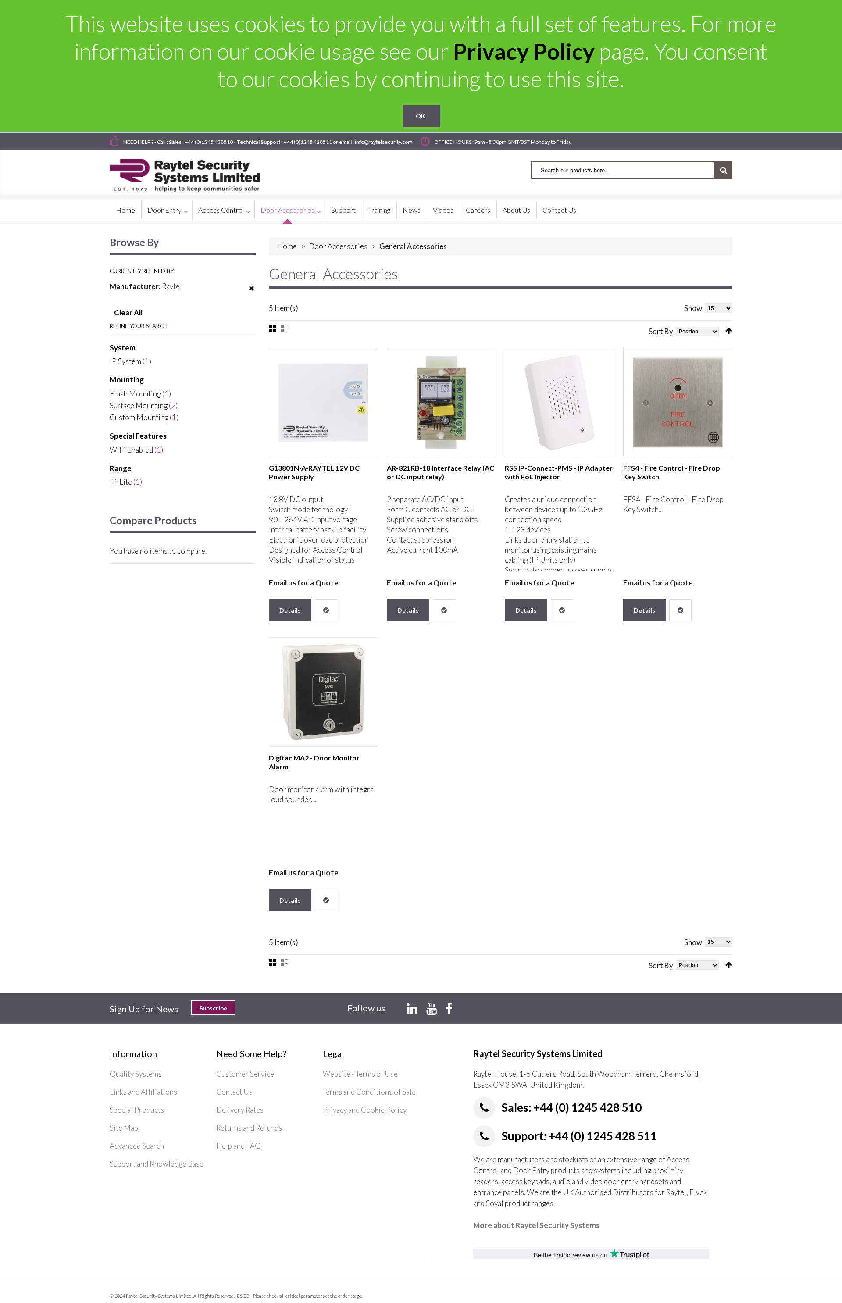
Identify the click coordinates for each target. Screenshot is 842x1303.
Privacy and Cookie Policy (365, 1109)
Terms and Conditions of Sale (369, 1091)
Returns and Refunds (249, 1127)
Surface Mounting (139, 405)
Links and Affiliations (143, 1091)
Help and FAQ (238, 1145)
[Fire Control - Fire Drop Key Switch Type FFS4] (677, 402)
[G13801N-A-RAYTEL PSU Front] (323, 402)
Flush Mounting (135, 393)
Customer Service (245, 1073)
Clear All (128, 312)
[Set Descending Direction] (728, 331)
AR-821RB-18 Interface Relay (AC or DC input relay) (440, 472)
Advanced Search (137, 1145)
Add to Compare (326, 610)
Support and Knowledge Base (156, 1163)
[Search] (723, 170)
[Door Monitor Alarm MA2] (323, 691)
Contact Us (234, 1091)
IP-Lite (121, 481)
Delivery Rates (240, 1109)
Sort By (661, 331)
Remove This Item (251, 294)
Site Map (124, 1127)
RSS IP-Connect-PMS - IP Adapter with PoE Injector (559, 472)
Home (287, 246)
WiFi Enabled (131, 449)
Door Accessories (338, 246)
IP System (125, 361)
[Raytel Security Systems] (195, 172)
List (284, 328)
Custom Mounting (139, 417)
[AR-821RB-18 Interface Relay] (441, 402)
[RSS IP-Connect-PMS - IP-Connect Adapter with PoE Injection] (559, 402)
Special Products (137, 1109)
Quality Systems (136, 1073)
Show (693, 308)
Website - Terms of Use (360, 1073)
